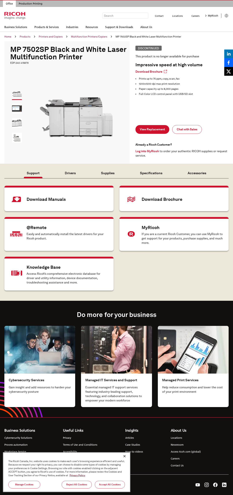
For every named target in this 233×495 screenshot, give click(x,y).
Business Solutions (15, 27)
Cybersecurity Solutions (18, 437)
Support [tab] (33, 173)
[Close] (125, 456)
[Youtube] (198, 485)
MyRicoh (213, 15)
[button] (15, 92)
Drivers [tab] (70, 173)
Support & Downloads (119, 27)
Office (9, 3)
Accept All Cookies (110, 484)
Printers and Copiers (51, 36)
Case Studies (132, 444)
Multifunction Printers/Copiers (89, 36)
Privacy (67, 437)
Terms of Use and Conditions (80, 444)
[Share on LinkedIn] (228, 54)
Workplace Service (15, 451)
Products (25, 36)
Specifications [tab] (151, 173)
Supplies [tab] (107, 173)
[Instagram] (206, 485)
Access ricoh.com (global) (186, 451)
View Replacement (152, 129)
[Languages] (225, 15)
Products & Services (46, 27)
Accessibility (70, 451)
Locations (177, 15)
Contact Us (177, 465)
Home (7, 36)
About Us (146, 27)
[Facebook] (215, 485)
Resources (92, 27)
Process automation (16, 444)
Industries (72, 27)
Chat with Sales (187, 129)
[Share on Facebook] (228, 62)
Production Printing (30, 3)
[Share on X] (228, 71)
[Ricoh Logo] (15, 15)
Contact (159, 15)
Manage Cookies (24, 484)
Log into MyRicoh (147, 151)
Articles (129, 437)
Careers (195, 15)
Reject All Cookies (76, 484)
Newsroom (177, 444)
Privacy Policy (77, 475)
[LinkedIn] (224, 485)
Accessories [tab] (197, 173)
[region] (66, 472)
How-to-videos (134, 451)
